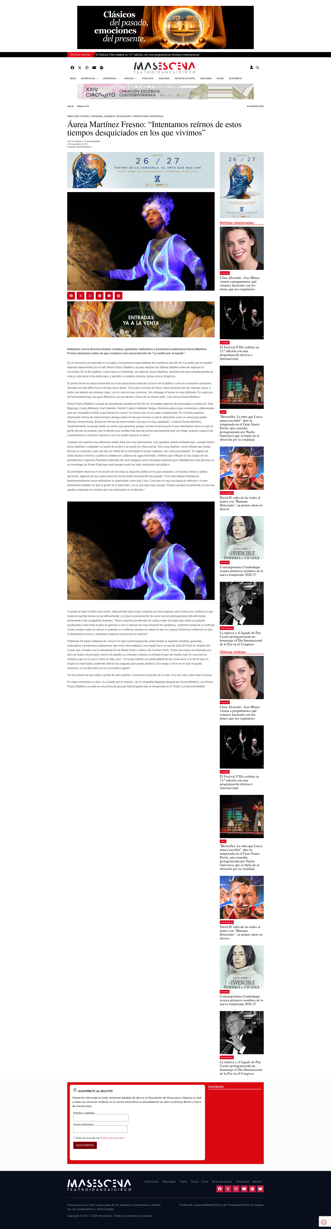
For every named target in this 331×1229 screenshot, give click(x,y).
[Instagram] (86, 67)
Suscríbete (235, 78)
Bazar (220, 78)
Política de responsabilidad (196, 1205)
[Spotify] (101, 67)
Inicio (73, 78)
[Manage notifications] (324, 1222)
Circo (205, 1182)
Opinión (257, 1182)
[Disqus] (141, 738)
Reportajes (109, 78)
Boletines (206, 78)
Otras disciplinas (227, 493)
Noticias (129, 78)
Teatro (223, 412)
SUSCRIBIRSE (85, 1145)
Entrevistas (88, 78)
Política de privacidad (112, 1138)
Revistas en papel (185, 78)
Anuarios (164, 78)
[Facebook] (72, 67)
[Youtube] (94, 67)
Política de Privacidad (226, 1205)
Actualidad (225, 343)
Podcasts (147, 78)
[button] (257, 67)
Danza (194, 1182)
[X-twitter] (79, 67)
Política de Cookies (252, 1205)
